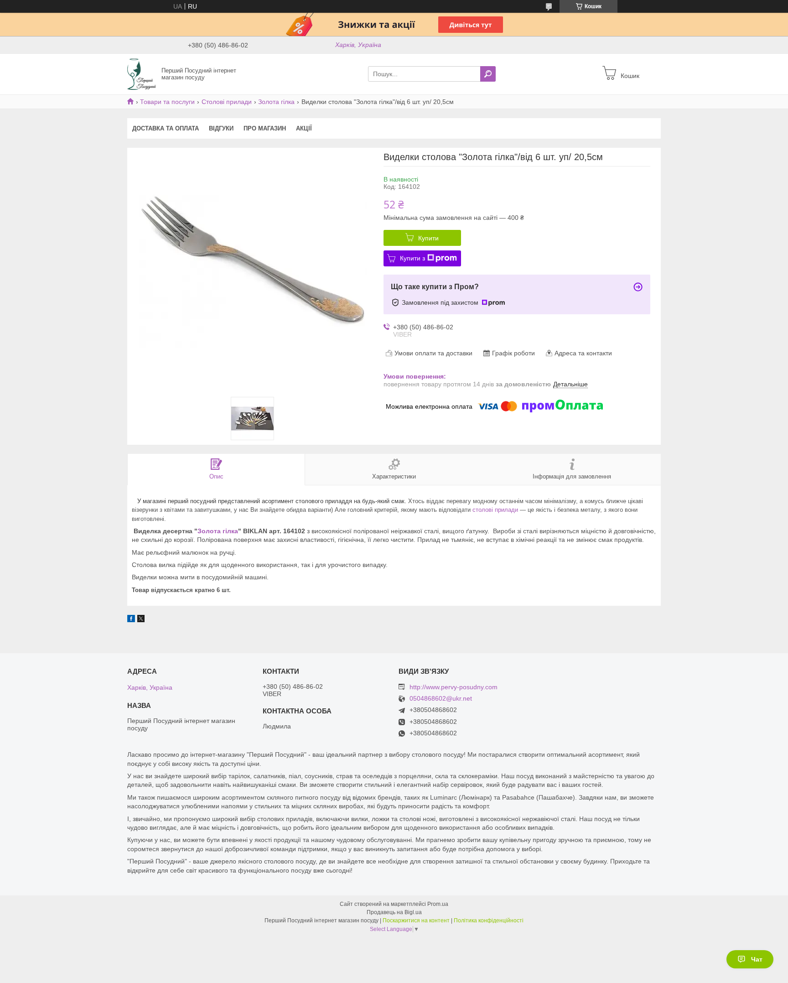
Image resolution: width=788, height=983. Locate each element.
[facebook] (131, 620)
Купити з (412, 258)
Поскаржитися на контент (416, 920)
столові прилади (495, 509)
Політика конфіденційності (489, 920)
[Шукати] (488, 74)
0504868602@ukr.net (441, 698)
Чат (756, 959)
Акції (304, 128)
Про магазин (265, 128)
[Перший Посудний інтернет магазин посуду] (141, 73)
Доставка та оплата (165, 128)
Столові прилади (227, 101)
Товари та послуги (167, 101)
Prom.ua (437, 904)
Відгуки (221, 128)
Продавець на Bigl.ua (394, 912)
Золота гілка (276, 101)
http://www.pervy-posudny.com (454, 687)
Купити (428, 238)
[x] (141, 620)
